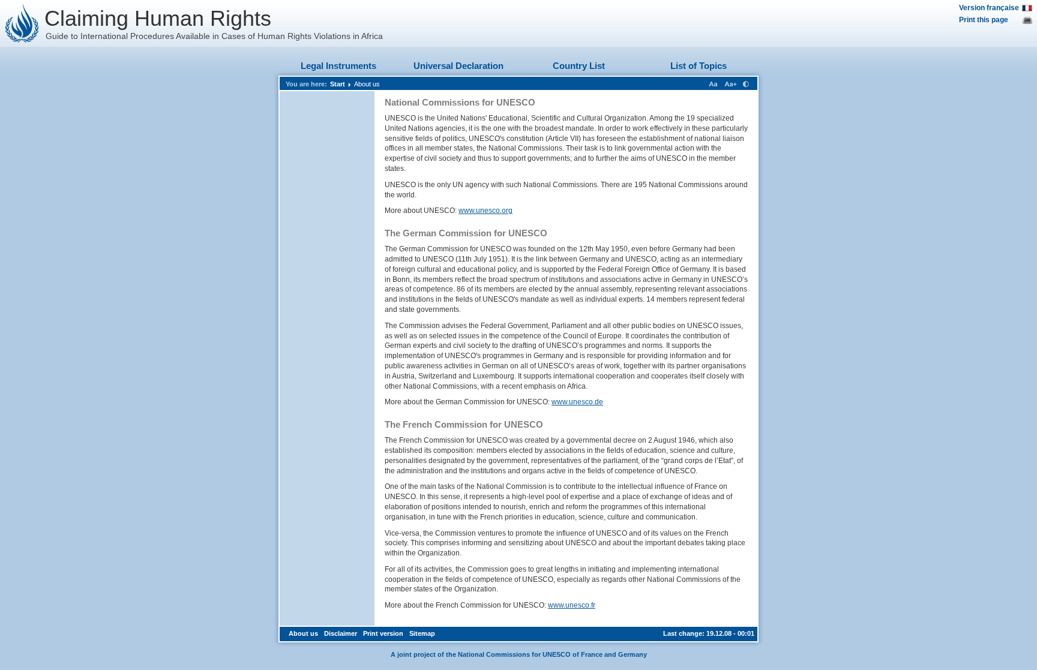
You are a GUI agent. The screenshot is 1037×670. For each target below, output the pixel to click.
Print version (383, 633)
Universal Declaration (458, 66)
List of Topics (698, 66)
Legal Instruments (338, 66)
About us (367, 84)
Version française (989, 8)
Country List (579, 66)
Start (337, 84)
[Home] (22, 23)
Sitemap (422, 633)
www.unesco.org (485, 210)
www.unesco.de (577, 402)
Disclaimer (340, 633)
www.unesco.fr (571, 605)
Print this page (983, 20)
